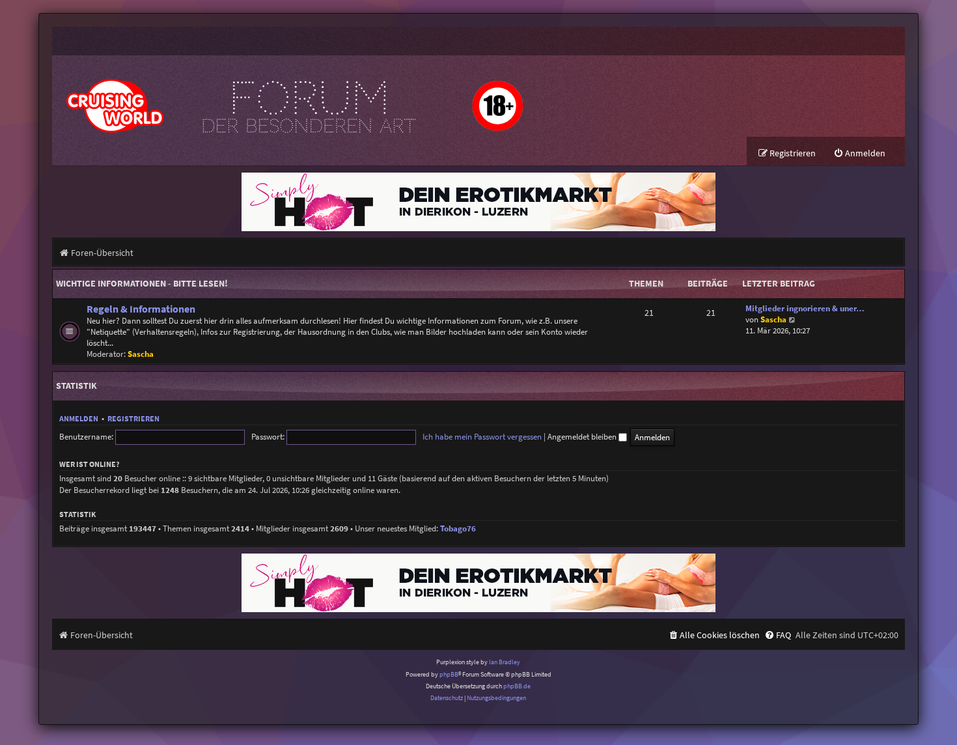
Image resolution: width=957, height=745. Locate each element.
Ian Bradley (504, 662)
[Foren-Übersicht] (293, 96)
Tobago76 (458, 529)
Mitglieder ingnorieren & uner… (805, 308)
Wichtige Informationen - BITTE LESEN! (142, 283)
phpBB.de (517, 686)
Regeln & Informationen (141, 309)
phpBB (448, 674)
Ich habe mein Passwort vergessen (482, 436)
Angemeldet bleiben (583, 436)
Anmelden (78, 418)
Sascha (141, 353)
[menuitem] (859, 153)
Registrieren (133, 418)
